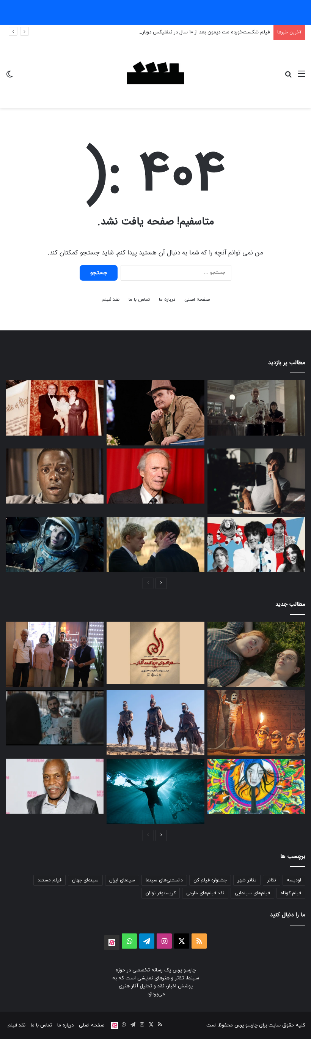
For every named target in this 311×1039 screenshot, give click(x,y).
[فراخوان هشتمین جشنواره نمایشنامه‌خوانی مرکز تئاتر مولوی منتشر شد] (155, 653)
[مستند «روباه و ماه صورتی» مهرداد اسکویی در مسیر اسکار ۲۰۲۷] (256, 786)
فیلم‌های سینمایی (252, 893)
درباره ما (167, 299)
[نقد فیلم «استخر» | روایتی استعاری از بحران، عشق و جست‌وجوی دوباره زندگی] (256, 481)
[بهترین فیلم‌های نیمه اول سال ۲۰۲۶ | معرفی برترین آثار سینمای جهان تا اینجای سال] (256, 544)
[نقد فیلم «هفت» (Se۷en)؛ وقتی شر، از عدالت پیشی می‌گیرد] (256, 408)
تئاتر (271, 880)
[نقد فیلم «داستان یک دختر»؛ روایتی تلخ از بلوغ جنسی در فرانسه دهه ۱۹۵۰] (256, 654)
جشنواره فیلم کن (210, 880)
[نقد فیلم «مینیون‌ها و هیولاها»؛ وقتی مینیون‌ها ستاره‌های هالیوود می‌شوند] (256, 722)
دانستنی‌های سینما (164, 880)
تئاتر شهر (246, 880)
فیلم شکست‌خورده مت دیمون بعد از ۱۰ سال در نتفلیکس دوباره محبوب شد (192, 32)
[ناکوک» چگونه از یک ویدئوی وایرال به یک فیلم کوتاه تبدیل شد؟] (55, 717)
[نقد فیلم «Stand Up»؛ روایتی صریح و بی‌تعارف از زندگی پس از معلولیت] (155, 791)
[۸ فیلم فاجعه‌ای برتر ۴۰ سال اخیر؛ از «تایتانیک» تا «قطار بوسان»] (55, 544)
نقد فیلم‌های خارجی (205, 893)
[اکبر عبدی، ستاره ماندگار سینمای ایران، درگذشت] (155, 412)
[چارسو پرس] (155, 74)
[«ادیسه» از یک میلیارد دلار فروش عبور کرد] (155, 722)
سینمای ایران (122, 880)
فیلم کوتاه (291, 893)
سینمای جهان (85, 880)
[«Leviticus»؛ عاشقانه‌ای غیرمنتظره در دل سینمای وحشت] (155, 544)
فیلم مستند (49, 880)
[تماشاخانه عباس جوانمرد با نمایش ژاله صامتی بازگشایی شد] (55, 654)
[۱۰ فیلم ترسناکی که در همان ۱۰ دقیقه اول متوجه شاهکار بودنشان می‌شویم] (55, 476)
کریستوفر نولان (161, 893)
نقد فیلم (110, 299)
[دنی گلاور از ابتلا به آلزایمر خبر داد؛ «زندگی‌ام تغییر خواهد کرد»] (55, 786)
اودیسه (294, 880)
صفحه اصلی (197, 299)
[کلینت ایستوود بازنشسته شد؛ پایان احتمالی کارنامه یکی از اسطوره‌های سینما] (155, 476)
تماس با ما (139, 299)
